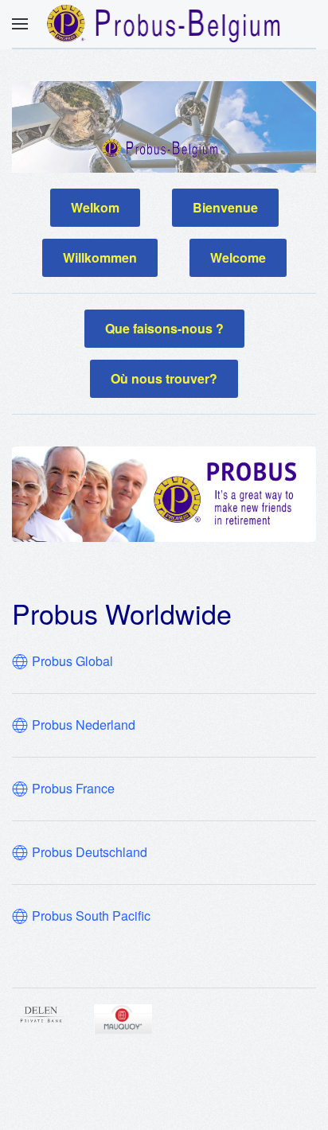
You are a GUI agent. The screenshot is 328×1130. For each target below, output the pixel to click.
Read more (68, 1015)
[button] (20, 24)
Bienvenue (225, 207)
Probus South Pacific (91, 916)
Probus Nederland (83, 725)
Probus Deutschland (89, 852)
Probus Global (72, 661)
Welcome (238, 257)
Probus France (73, 789)
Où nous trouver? (164, 378)
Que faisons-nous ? (164, 328)
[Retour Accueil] (164, 24)
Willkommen (100, 257)
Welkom (95, 207)
